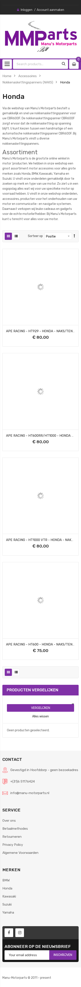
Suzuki (7, 904)
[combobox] (36, 64)
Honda (7, 888)
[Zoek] (63, 64)
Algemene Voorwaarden (20, 853)
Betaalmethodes (15, 829)
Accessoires (27, 76)
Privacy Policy (12, 845)
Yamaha (8, 912)
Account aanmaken (50, 10)
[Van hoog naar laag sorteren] (74, 236)
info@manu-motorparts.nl (29, 793)
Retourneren (12, 837)
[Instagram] (19, 932)
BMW (6, 880)
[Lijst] (16, 236)
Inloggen (26, 10)
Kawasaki (9, 896)
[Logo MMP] (40, 36)
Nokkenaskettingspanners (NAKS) (27, 82)
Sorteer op (35, 236)
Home (6, 76)
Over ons (9, 821)
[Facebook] (9, 932)
